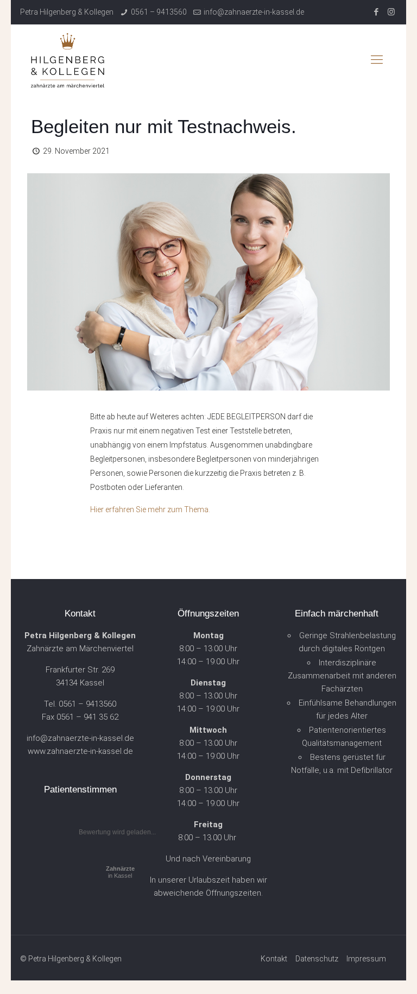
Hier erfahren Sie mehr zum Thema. (150, 509)
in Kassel (120, 872)
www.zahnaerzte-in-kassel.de (80, 751)
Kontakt (274, 958)
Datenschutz (316, 958)
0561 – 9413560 (159, 12)
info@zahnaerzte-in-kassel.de (254, 12)
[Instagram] (391, 12)
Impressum (366, 958)
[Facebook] (376, 12)
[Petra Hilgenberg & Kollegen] (67, 59)
